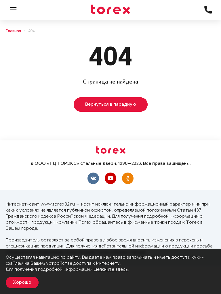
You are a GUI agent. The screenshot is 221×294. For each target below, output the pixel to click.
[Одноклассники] (128, 178)
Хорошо (22, 282)
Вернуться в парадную (110, 104)
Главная (13, 31)
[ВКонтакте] (93, 178)
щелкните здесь (111, 269)
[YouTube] (110, 178)
